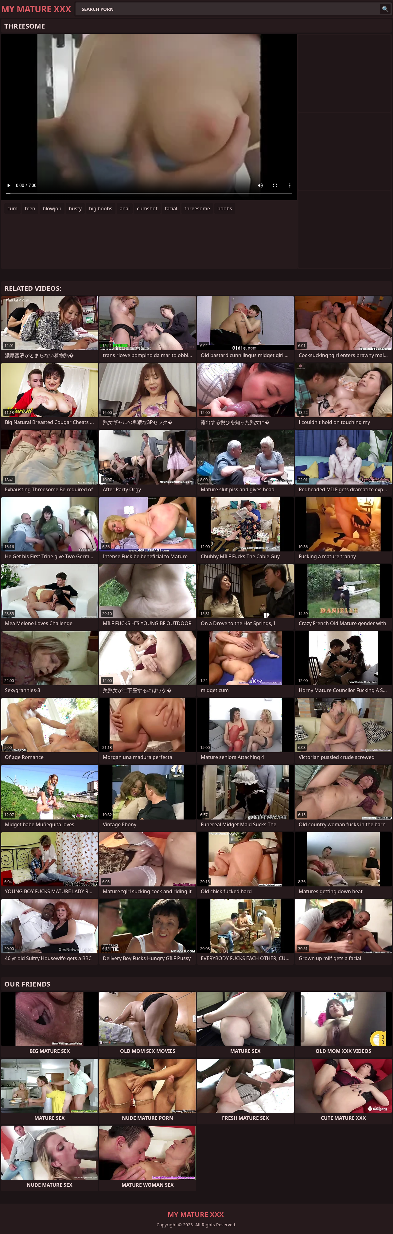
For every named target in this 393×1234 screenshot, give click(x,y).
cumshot (147, 208)
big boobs (100, 208)
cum (12, 208)
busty (75, 208)
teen (30, 208)
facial (171, 208)
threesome (197, 208)
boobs (224, 208)
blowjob (52, 208)
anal (125, 208)
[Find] (385, 9)
